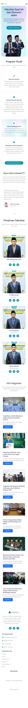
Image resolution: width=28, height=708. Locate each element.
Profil (3, 656)
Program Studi (5, 659)
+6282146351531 (7, 643)
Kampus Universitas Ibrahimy (10, 637)
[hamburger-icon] (26, 4)
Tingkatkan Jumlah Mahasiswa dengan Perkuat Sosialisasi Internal (13, 418)
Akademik (4, 661)
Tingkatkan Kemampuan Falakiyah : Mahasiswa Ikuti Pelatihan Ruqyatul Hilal (14, 488)
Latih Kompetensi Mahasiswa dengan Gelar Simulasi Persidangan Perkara (12, 590)
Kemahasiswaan (6, 664)
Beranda (4, 654)
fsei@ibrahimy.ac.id (8, 640)
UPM (3, 666)
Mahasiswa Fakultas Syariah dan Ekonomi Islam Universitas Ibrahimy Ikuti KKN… (13, 557)
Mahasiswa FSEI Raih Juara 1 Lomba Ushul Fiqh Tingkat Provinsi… (12, 454)
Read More (8, 427)
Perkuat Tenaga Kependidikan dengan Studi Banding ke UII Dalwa (12, 522)
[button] (13, 213)
